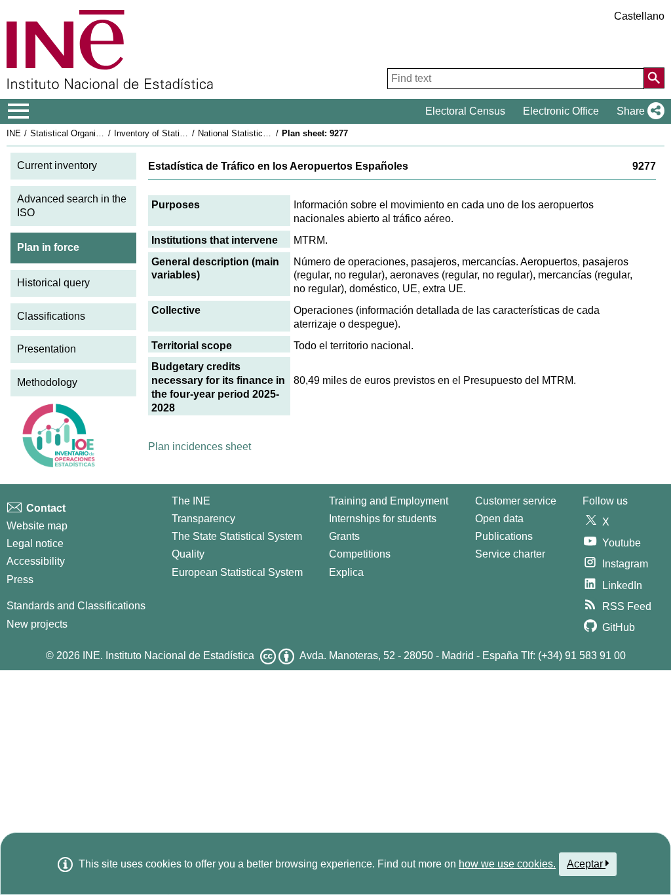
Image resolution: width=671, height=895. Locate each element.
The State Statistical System (237, 536)
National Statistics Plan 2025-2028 (263, 133)
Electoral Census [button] (465, 111)
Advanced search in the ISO (71, 205)
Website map (37, 525)
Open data (499, 518)
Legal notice (35, 543)
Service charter (510, 554)
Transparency (203, 518)
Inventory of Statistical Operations (179, 133)
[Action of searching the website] (653, 77)
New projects (37, 624)
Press (20, 579)
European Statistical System (237, 572)
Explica (346, 572)
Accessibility (36, 561)
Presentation (46, 348)
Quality (188, 554)
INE (14, 133)
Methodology (47, 382)
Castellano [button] (639, 16)
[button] (637, 111)
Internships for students (382, 518)
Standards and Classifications (76, 605)
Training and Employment (388, 500)
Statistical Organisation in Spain (91, 133)
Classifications (51, 316)
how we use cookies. (507, 863)
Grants (344, 536)
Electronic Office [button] (561, 111)
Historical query (53, 282)
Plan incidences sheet (199, 446)
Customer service (515, 500)
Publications (504, 536)
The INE (191, 500)
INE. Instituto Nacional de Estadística (168, 655)
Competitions (360, 554)
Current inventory (57, 165)
